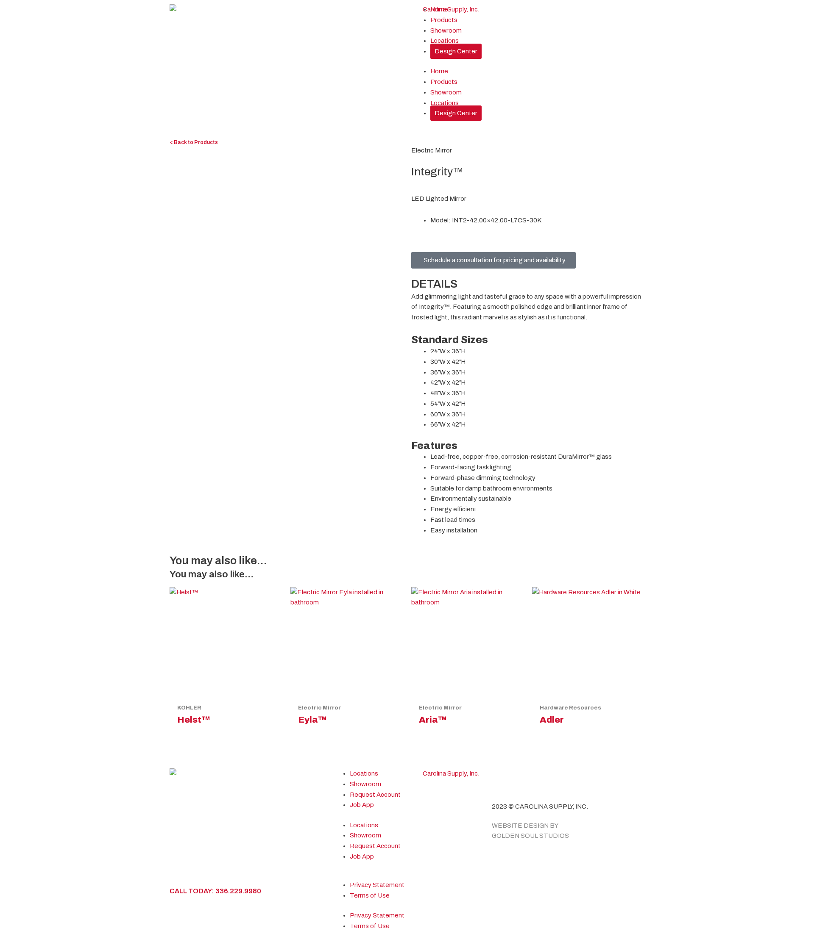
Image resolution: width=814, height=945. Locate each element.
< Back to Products (194, 142)
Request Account (375, 794)
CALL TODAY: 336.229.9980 (215, 891)
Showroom (446, 30)
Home (439, 9)
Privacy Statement (377, 884)
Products (443, 20)
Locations (444, 40)
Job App (362, 804)
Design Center (456, 51)
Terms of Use (370, 895)
